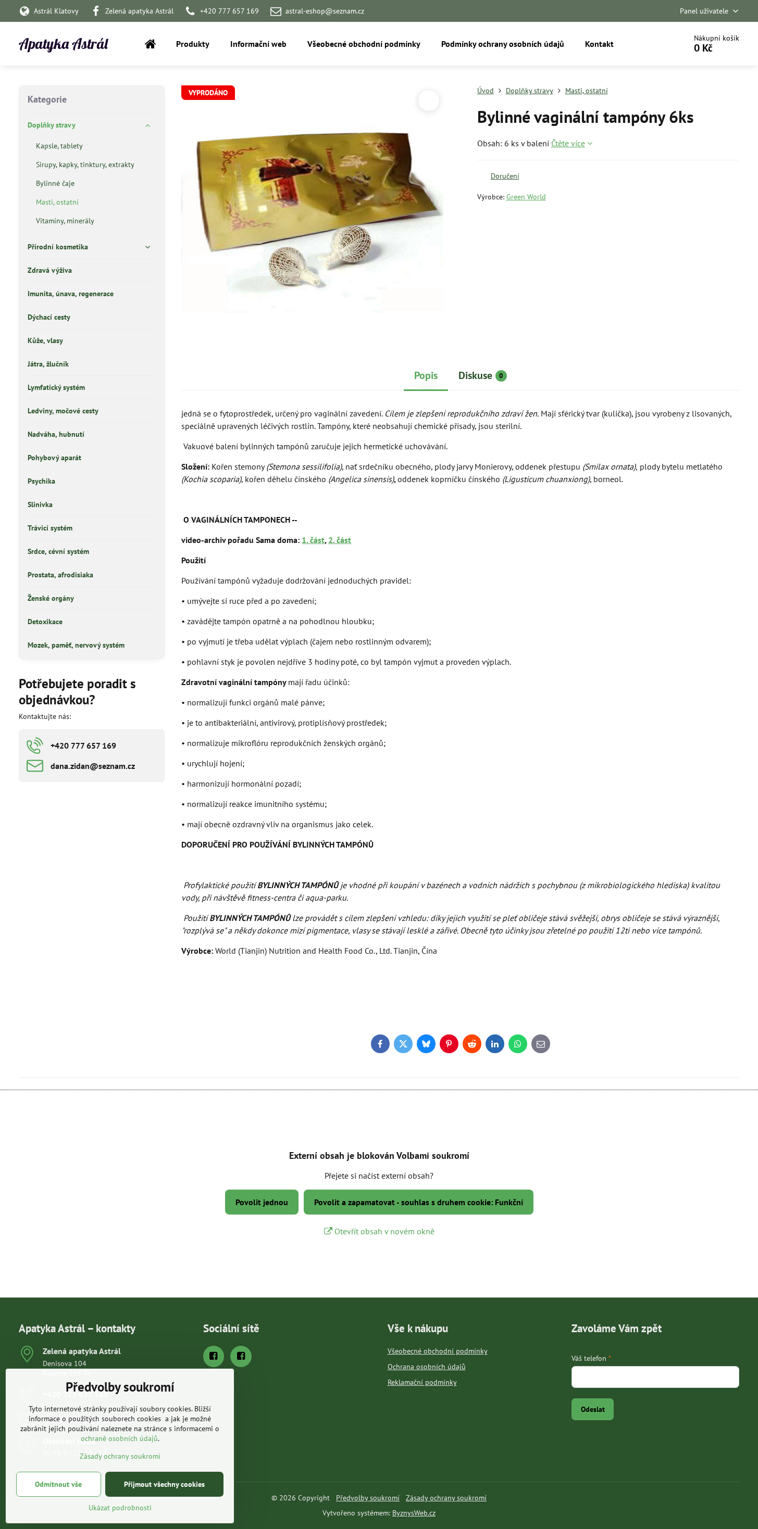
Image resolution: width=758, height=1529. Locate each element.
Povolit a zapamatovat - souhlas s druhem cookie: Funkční (418, 1202)
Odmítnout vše (58, 1484)
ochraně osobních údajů (119, 1438)
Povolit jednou (261, 1202)
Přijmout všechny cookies (164, 1484)
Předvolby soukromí (368, 1497)
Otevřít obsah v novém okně (383, 1231)
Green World (526, 196)
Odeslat (593, 1409)
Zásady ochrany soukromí (446, 1497)
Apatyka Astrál (63, 43)
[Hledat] (649, 43)
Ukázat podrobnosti (120, 1507)
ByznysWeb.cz (414, 1513)
